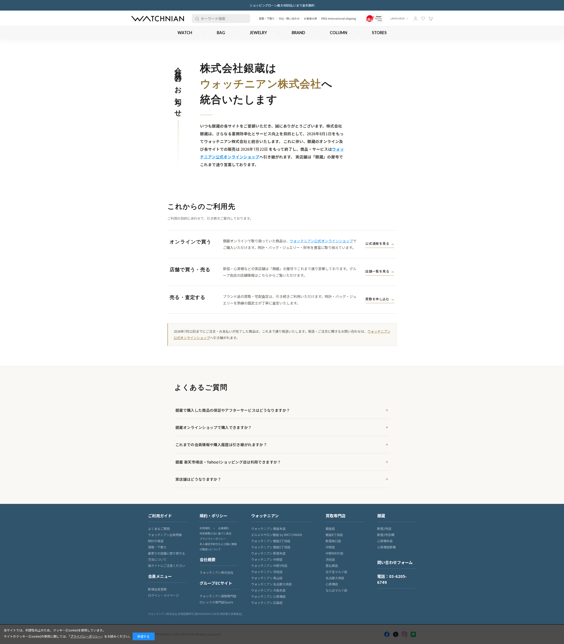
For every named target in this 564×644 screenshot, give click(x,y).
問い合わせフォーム (395, 562)
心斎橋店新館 (386, 547)
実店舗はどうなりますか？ (198, 479)
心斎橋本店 (385, 541)
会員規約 (223, 528)
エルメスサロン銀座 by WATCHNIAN (276, 535)
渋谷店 (330, 559)
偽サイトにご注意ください (166, 565)
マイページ (415, 18)
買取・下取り (267, 18)
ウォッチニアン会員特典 (165, 535)
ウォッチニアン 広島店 (266, 602)
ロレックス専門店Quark (216, 602)
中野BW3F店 (334, 553)
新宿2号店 (384, 528)
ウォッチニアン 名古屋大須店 (271, 584)
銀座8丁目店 (334, 535)
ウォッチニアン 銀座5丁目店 (270, 547)
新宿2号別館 (385, 535)
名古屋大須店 (335, 578)
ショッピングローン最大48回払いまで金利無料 (282, 5)
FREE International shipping (338, 18)
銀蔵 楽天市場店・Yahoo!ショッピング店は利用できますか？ (228, 462)
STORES (379, 32)
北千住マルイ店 (336, 572)
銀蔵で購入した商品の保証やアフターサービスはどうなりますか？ (232, 410)
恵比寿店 (332, 565)
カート (431, 18)
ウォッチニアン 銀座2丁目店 (270, 541)
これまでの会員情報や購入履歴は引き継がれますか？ (221, 444)
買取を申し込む (379, 299)
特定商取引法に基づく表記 (215, 533)
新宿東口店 (333, 541)
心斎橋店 (332, 584)
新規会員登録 (157, 589)
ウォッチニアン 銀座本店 (268, 528)
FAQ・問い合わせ (289, 18)
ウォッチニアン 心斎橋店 (268, 596)
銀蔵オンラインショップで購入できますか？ (213, 427)
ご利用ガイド (160, 515)
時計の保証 (155, 541)
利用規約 (205, 528)
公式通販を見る (379, 243)
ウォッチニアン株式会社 (216, 572)
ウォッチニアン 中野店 (266, 559)
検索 (196, 18)
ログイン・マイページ (163, 595)
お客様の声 (310, 18)
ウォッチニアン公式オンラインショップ (321, 240)
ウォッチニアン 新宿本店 (268, 553)
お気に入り (423, 18)
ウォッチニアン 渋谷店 (266, 572)
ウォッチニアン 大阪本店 (268, 590)
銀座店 (330, 528)
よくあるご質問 (159, 528)
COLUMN (338, 32)
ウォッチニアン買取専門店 (218, 596)
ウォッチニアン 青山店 (266, 578)
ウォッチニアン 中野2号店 (269, 565)
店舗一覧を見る (379, 271)
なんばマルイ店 (336, 590)
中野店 (330, 547)
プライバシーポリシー (213, 538)
